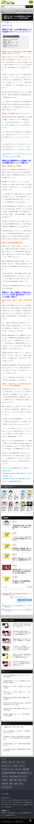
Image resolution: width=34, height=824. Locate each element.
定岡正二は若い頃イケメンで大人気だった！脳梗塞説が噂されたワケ (21, 560)
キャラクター (5, 780)
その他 (20, 783)
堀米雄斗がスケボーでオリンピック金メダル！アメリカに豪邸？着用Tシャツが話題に (18, 610)
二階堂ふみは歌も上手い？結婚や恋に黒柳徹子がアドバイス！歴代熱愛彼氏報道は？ (18, 606)
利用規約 (29, 586)
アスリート (13, 11)
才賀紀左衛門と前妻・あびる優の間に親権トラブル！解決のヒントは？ (21, 527)
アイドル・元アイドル (7, 787)
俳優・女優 (4, 762)
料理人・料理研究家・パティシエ (24, 772)
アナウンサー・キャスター (7, 769)
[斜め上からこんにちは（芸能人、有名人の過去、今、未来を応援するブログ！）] (8, 2)
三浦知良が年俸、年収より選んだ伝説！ (14, 727)
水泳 (4, 21)
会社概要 (9, 806)
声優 (10, 762)
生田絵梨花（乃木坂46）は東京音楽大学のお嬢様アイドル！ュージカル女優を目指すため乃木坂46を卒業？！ (17, 738)
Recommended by (26, 513)
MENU (31, 2)
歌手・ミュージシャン (7, 765)
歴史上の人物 (5, 783)
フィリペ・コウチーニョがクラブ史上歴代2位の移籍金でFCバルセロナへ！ (21, 538)
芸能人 (11, 783)
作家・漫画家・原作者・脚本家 (8, 772)
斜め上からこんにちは (5, 11)
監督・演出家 (26, 769)
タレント (23, 762)
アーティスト (18, 769)
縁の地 (16, 783)
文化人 (24, 780)
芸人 (14, 762)
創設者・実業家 (13, 780)
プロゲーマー (5, 776)
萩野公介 (7, 21)
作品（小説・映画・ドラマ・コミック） (18, 776)
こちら (4, 815)
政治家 (19, 780)
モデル (18, 762)
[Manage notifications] (30, 820)
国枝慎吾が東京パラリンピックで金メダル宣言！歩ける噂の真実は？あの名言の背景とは (21, 571)
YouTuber (16, 765)
